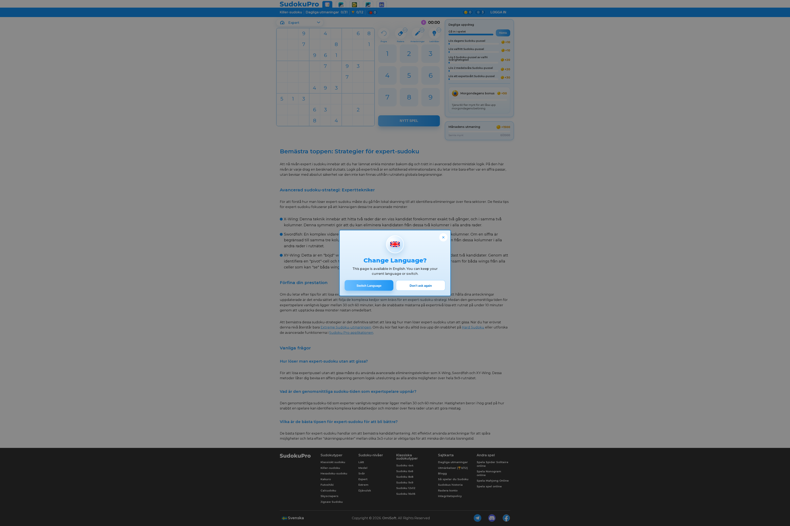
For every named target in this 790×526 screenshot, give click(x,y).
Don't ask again (421, 285)
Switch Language (369, 285)
